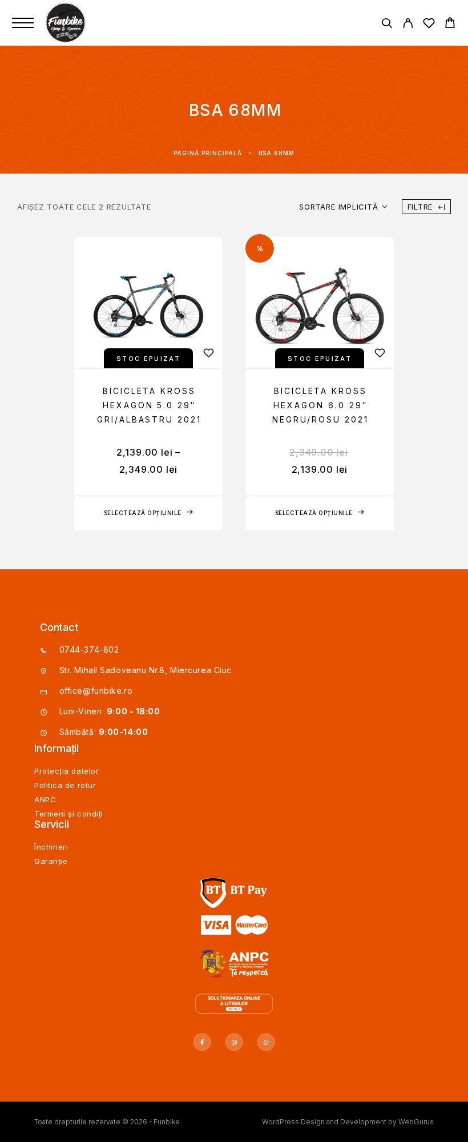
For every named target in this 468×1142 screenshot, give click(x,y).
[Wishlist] (429, 25)
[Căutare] (387, 25)
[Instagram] (234, 1042)
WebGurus (416, 1121)
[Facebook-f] (202, 1042)
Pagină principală (208, 153)
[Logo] (67, 23)
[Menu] (23, 23)
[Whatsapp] (266, 1042)
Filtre (420, 206)
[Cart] (450, 24)
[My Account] (408, 25)
